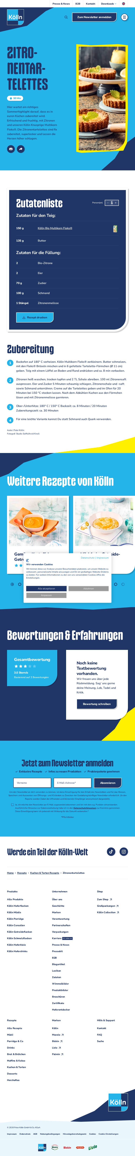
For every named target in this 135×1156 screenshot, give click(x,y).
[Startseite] (15, 17)
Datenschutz (25, 1134)
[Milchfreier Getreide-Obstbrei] (102, 535)
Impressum (12, 1134)
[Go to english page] (123, 3)
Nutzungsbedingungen (50, 1134)
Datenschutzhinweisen (84, 808)
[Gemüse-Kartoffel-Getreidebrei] (36, 535)
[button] (108, 3)
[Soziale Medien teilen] (21, 149)
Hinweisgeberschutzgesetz (74, 1134)
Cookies (92, 1134)
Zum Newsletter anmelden (94, 17)
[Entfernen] (108, 202)
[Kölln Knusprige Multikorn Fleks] (66, 228)
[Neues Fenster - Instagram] (124, 851)
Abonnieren (107, 783)
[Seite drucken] (11, 149)
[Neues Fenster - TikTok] (111, 851)
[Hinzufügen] (115, 202)
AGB (35, 1134)
